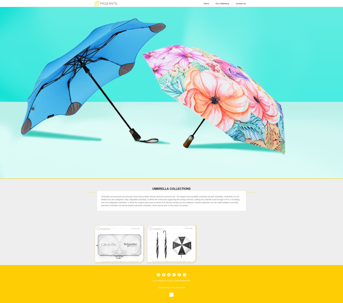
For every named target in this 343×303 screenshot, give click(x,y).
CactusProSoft (178, 287)
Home (206, 3)
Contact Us (241, 3)
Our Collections (222, 3)
